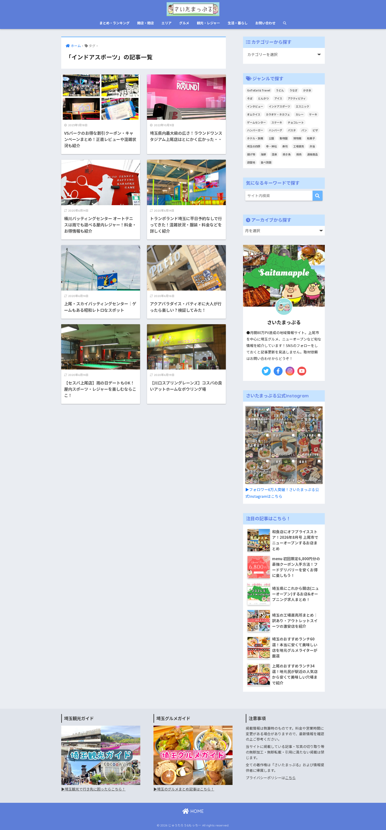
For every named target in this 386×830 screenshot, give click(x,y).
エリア (167, 23)
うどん (280, 90)
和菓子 (311, 138)
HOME (196, 811)
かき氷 (307, 90)
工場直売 (298, 146)
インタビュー (255, 106)
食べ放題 (266, 162)
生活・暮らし (238, 23)
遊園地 (251, 162)
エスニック (302, 106)
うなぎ (294, 90)
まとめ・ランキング (114, 23)
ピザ (315, 130)
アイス (278, 98)
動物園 (284, 138)
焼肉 (299, 154)
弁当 (312, 146)
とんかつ (263, 98)
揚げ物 (251, 154)
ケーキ (313, 114)
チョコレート (296, 122)
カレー (300, 114)
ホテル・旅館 (255, 138)
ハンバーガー (255, 130)
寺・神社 (271, 146)
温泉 (274, 154)
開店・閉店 (145, 23)
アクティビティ (297, 98)
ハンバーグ (275, 130)
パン (304, 130)
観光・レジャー (208, 23)
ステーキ (276, 122)
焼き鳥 (287, 154)
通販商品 (312, 154)
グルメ (184, 23)
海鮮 (263, 154)
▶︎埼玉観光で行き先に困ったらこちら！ (93, 789)
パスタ (292, 130)
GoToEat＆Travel (258, 90)
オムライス (253, 114)
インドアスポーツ (279, 106)
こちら (290, 777)
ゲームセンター (256, 122)
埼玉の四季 (253, 146)
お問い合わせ (265, 23)
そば (249, 98)
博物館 (297, 138)
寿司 (285, 146)
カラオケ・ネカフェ (278, 114)
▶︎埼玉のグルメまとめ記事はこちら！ (183, 789)
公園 (271, 138)
